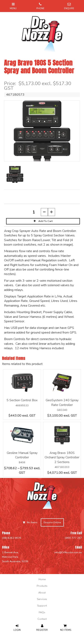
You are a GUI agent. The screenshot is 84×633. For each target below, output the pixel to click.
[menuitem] (42, 579)
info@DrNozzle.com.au (68, 552)
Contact (42, 619)
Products (42, 586)
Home (42, 579)
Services (42, 599)
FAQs (42, 612)
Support (42, 606)
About (42, 592)
